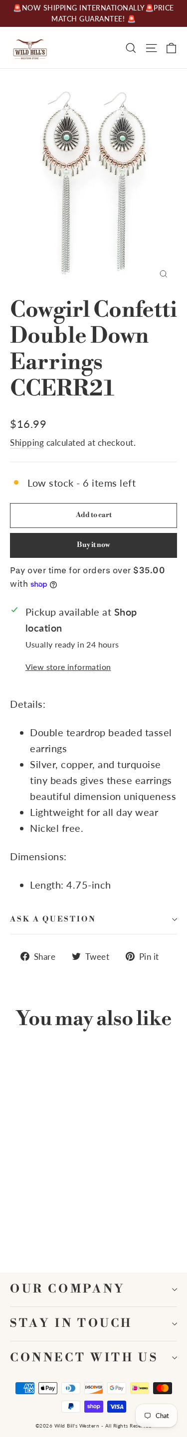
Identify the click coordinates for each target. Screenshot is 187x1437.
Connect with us (84, 1358)
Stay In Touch (71, 1323)
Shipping (27, 442)
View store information (68, 666)
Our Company (68, 1289)
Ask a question (53, 919)
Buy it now (93, 544)
